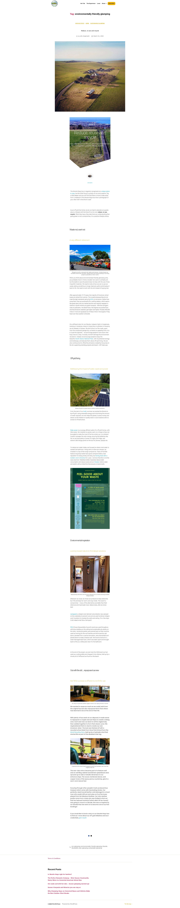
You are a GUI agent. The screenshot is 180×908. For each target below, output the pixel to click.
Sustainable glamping (97, 23)
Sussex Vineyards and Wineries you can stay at (64, 887)
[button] (104, 3)
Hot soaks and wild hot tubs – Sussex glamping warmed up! (68, 884)
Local (98, 3)
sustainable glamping (95, 848)
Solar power (74, 430)
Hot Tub (82, 3)
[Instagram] (91, 835)
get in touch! (82, 818)
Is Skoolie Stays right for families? (60, 874)
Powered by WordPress (69, 904)
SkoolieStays (56, 904)
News (87, 23)
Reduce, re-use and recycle (90, 31)
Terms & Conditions (54, 858)
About (103, 3)
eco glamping (76, 846)
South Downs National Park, (84, 339)
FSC (71, 627)
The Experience (91, 3)
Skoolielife (75, 848)
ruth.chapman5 (85, 36)
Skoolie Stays (79, 23)
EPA (92, 299)
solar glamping (83, 848)
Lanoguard (73, 614)
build (84, 411)
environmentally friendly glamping (91, 846)
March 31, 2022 (98, 36)
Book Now (111, 3)
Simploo (97, 462)
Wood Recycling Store (77, 732)
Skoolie (105, 846)
